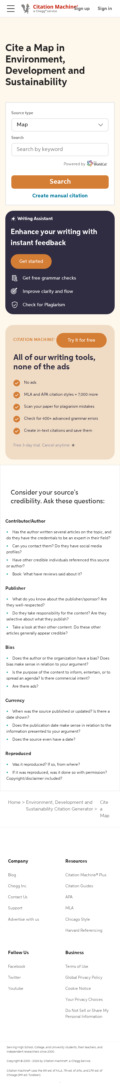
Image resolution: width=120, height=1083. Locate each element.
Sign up (82, 8)
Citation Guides (79, 886)
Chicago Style (77, 920)
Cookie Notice (78, 989)
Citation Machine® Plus (85, 875)
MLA (69, 908)
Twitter (14, 978)
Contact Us (17, 897)
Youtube (15, 989)
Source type (22, 113)
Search (17, 138)
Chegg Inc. (17, 886)
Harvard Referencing (83, 931)
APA (69, 897)
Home (14, 802)
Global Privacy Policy (83, 978)
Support (15, 908)
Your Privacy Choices (84, 1000)
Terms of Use (76, 967)
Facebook (16, 967)
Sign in (105, 8)
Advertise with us (23, 920)
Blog (12, 875)
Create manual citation (60, 196)
